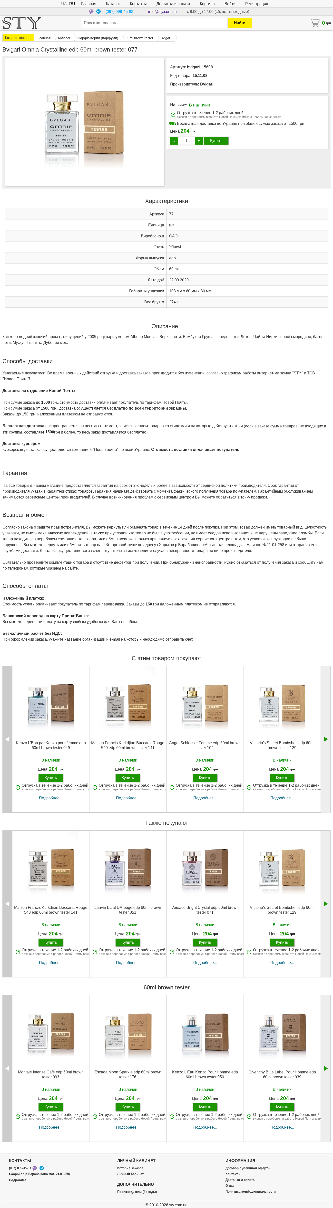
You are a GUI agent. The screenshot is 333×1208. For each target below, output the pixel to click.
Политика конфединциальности (250, 1191)
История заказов (130, 1168)
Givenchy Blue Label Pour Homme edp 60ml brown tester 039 (282, 1074)
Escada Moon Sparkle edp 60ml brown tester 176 (127, 1074)
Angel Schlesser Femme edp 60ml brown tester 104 (205, 745)
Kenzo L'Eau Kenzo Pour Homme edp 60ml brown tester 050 (205, 1074)
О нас (229, 1185)
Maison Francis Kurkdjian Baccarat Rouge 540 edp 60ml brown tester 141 (127, 745)
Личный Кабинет (130, 1174)
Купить (216, 140)
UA (64, 4)
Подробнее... (50, 798)
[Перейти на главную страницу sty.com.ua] (22, 23)
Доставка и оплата (173, 4)
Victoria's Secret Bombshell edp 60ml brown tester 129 (282, 745)
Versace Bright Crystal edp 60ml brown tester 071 (205, 909)
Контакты (138, 4)
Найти (239, 23)
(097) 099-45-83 (119, 12)
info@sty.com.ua (162, 12)
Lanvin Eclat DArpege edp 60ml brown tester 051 (127, 909)
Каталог (113, 4)
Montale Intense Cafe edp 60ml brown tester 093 (51, 1074)
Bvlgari (206, 84)
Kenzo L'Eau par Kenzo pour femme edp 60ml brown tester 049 (51, 745)
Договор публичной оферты (247, 1168)
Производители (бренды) (137, 1192)
